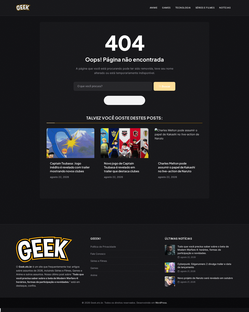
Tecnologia (183, 7)
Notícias (225, 7)
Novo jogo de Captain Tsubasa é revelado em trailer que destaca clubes (121, 167)
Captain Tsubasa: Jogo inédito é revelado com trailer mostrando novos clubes (70, 167)
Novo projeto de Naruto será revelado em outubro (205, 278)
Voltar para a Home (125, 100)
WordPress (161, 302)
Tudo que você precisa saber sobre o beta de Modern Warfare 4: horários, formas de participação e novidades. (203, 250)
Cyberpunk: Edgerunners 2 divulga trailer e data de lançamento (204, 265)
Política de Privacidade (103, 246)
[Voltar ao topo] (0, 310)
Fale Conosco (97, 253)
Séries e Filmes (205, 7)
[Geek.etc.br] (23, 9)
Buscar (165, 86)
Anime (154, 7)
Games (166, 7)
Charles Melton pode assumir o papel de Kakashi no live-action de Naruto (176, 167)
